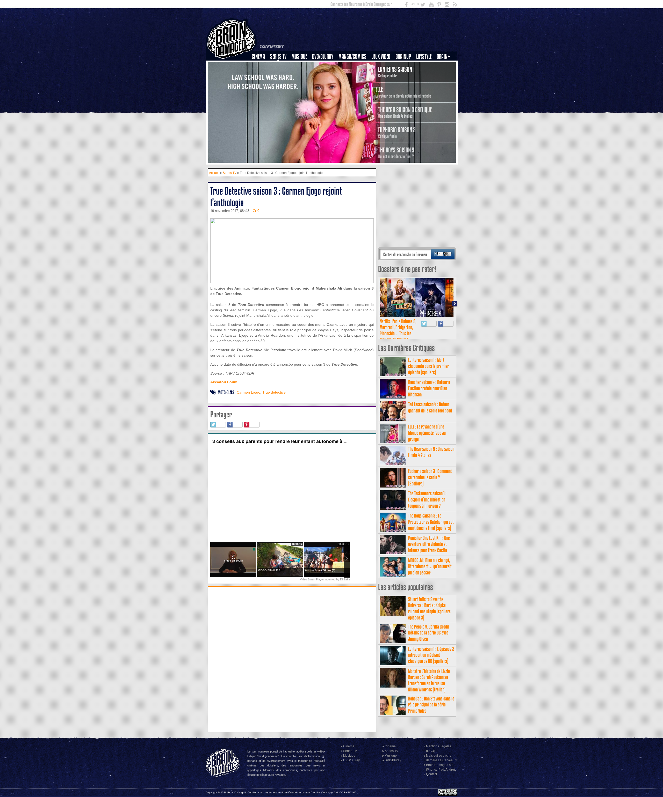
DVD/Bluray (322, 56)
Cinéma (258, 56)
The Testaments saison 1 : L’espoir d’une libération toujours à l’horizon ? (427, 499)
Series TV (278, 56)
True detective (274, 392)
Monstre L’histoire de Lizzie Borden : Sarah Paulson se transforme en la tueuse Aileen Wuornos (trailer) (429, 680)
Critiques (260, 65)
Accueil (214, 173)
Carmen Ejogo (248, 392)
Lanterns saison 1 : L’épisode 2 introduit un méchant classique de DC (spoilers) (431, 655)
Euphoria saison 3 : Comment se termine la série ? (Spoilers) (430, 477)
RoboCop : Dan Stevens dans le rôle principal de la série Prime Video (431, 705)
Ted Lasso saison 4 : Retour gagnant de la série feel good (430, 407)
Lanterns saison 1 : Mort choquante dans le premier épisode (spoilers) (428, 366)
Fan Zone (445, 65)
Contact (431, 774)
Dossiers (260, 74)
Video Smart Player (312, 579)
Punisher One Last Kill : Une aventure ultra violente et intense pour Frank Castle (429, 544)
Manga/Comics (352, 56)
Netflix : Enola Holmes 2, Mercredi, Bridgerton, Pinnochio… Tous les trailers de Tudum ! (398, 330)
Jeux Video (381, 56)
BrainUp (403, 56)
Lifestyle (423, 56)
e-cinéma (260, 83)
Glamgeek (425, 74)
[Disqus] (292, 659)
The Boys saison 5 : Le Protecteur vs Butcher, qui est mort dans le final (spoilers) (431, 522)
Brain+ (443, 56)
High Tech (425, 83)
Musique (299, 56)
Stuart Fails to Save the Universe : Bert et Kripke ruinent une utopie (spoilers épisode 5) (429, 608)
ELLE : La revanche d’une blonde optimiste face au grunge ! (427, 433)
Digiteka (345, 579)
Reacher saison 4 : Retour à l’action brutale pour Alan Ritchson (429, 388)
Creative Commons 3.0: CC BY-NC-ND (333, 792)
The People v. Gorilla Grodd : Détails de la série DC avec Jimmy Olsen (429, 633)
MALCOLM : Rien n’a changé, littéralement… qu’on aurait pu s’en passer (430, 566)
